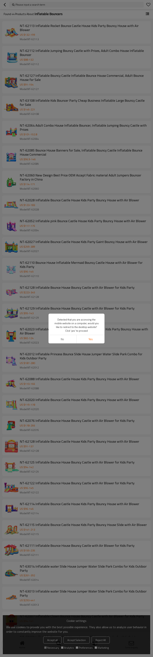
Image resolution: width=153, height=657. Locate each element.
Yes (90, 339)
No (62, 339)
